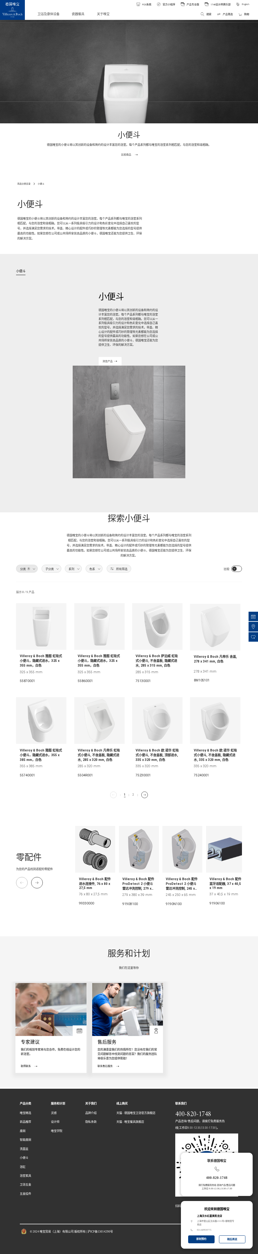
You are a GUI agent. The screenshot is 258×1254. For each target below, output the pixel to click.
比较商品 (126, 154)
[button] (36, 882)
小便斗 (41, 184)
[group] (95, 867)
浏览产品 (108, 361)
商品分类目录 (24, 184)
